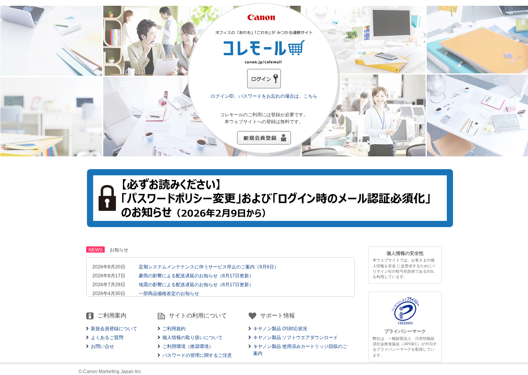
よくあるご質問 (107, 337)
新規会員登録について (114, 328)
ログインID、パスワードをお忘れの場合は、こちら (264, 96)
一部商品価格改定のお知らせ (169, 293)
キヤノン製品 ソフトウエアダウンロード (295, 337)
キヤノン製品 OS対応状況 (280, 328)
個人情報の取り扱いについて (192, 337)
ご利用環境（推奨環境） (187, 346)
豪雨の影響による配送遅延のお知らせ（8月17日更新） (196, 275)
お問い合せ (102, 346)
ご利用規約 (174, 328)
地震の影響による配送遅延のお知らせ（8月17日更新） (196, 284)
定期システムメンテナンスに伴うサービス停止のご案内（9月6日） (209, 267)
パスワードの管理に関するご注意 (197, 355)
